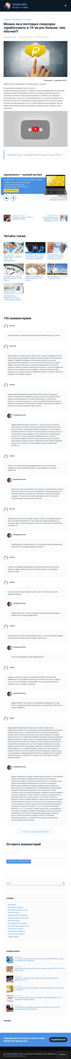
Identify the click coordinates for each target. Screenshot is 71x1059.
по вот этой (22, 808)
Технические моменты (16, 934)
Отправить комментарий (18, 861)
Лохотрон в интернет (16, 929)
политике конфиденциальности (15, 1056)
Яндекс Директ (13, 937)
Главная (7, 19)
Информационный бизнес (17, 915)
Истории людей (14, 921)
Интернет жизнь (14, 913)
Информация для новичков (18, 918)
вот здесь (38, 806)
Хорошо (62, 1054)
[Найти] (64, 883)
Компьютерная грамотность (18, 926)
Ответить (64, 342)
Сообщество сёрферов (16, 931)
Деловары (12, 905)
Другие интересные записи (18, 910)
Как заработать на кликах (21, 19)
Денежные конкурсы (15, 907)
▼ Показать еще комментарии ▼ (36, 832)
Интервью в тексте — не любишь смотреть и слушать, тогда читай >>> (34, 155)
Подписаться (58, 1040)
